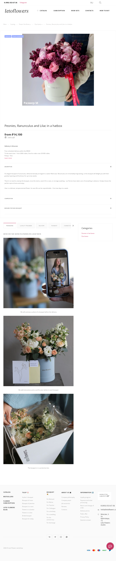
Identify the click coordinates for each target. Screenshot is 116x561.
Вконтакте (49, 537)
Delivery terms (85, 511)
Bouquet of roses (27, 500)
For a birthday (51, 511)
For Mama (50, 502)
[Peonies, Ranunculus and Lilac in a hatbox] (58, 70)
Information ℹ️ (87, 492)
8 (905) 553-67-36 (108, 506)
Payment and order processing (86, 501)
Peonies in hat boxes (88, 233)
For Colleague (51, 508)
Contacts (64, 510)
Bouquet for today (28, 519)
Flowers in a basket (28, 510)
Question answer (85, 520)
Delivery (42, 225)
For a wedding (51, 514)
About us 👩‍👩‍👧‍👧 (66, 492)
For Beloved (50, 499)
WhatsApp (66, 537)
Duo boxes (85, 236)
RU (91, 2)
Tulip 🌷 (25, 492)
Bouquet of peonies (28, 503)
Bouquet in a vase (27, 506)
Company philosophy (68, 497)
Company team (66, 500)
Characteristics (69, 225)
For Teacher (50, 505)
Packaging (9, 225)
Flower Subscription (9, 502)
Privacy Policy (84, 517)
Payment (54, 225)
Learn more (8, 158)
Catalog (7, 492)
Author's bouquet (27, 497)
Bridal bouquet (26, 516)
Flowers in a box (27, 513)
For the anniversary (50, 519)
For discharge (51, 523)
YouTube (60, 537)
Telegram (23, 2)
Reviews (64, 506)
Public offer (83, 514)
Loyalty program (26, 225)
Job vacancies (66, 503)
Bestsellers (8, 497)
